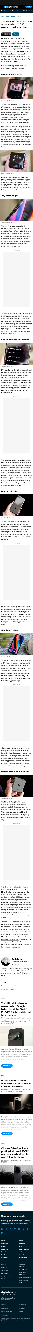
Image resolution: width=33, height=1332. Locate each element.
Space (20, 1246)
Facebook (2, 1229)
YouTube (15, 1229)
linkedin (15, 964)
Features (10, 986)
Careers (3, 1304)
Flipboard (2, 1233)
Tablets (21, 1241)
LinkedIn (27, 1229)
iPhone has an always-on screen (12, 142)
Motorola (17, 986)
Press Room (22, 1308)
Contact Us (4, 1267)
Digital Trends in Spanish (25, 1277)
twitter (18, 964)
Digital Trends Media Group (9, 1320)
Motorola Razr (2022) (8, 44)
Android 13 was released (9, 377)
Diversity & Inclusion (6, 1311)
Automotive (4, 1258)
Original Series (23, 1258)
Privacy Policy (22, 1304)
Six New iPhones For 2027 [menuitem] (18, 11)
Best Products (22, 1252)
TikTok (19, 1229)
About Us (3, 1264)
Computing (4, 1243)
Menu (2, 7)
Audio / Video (5, 1249)
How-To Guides (23, 1255)
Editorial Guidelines (6, 1274)
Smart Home (4, 1252)
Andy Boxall (6, 31)
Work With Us (4, 1308)
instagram (12, 964)
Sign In (28, 7)
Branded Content (23, 1269)
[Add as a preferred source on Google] (6, 34)
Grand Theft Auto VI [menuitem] (6, 11)
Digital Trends (9, 9)
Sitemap (21, 1311)
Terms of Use (4, 1315)
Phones (3, 1241)
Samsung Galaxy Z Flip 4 (23, 59)
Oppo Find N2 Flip (12, 61)
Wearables (22, 1243)
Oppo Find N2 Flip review (21, 668)
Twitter (10, 1229)
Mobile (3, 986)
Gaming (3, 1246)
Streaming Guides (24, 1249)
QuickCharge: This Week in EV (9, 989)
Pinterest (23, 1229)
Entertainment (5, 1255)
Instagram (6, 1229)
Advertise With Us (5, 1271)
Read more (7, 1066)
